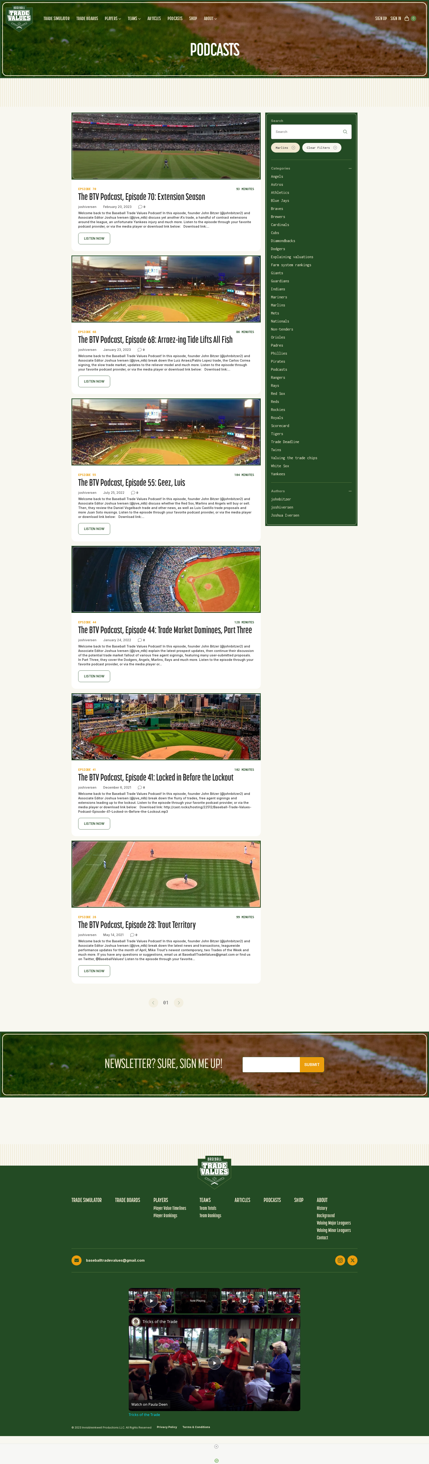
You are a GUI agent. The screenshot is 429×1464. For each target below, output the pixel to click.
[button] (153, 1002)
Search (277, 121)
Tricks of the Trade (160, 1321)
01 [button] (166, 1002)
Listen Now (94, 238)
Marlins (282, 147)
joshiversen (282, 507)
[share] (291, 1319)
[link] (135, 1321)
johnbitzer (281, 499)
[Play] (244, 1300)
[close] (216, 1447)
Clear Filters (318, 147)
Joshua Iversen (285, 515)
